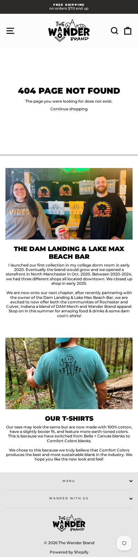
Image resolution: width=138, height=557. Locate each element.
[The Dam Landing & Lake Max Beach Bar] (69, 204)
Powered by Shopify (69, 552)
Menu (69, 481)
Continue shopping (69, 109)
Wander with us (69, 498)
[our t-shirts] (69, 373)
